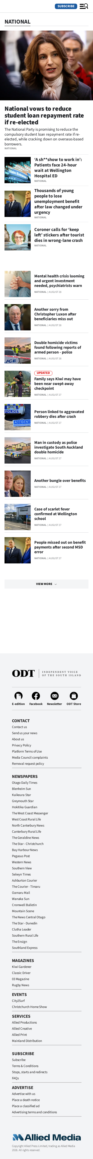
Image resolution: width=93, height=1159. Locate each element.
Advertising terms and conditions (34, 1112)
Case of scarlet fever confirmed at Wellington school (55, 514)
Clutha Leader (21, 929)
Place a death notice (26, 1100)
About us (18, 739)
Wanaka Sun (20, 899)
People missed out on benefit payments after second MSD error (60, 547)
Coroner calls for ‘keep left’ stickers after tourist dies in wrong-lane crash (59, 235)
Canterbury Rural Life (26, 831)
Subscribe (66, 6)
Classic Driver (21, 973)
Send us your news (24, 733)
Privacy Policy (21, 745)
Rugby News (20, 985)
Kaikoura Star (21, 795)
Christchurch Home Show (29, 1007)
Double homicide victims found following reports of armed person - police (57, 347)
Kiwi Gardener (21, 966)
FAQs (15, 1078)
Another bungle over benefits (60, 480)
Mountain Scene (23, 911)
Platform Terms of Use (27, 751)
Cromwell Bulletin (24, 905)
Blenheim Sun (21, 788)
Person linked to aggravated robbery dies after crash (59, 414)
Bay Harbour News (25, 850)
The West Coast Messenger (30, 813)
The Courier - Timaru (26, 886)
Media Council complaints (30, 757)
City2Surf (18, 1000)
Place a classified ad (26, 1106)
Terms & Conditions (25, 1066)
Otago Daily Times (24, 782)
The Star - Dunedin (24, 923)
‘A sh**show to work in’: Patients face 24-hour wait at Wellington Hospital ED (58, 167)
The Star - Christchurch (28, 844)
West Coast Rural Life (26, 819)
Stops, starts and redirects (29, 1072)
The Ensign (19, 941)
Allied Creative (22, 1028)
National (11, 148)
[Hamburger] (83, 6)
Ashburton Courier (24, 880)
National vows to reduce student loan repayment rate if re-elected (44, 115)
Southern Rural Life (25, 935)
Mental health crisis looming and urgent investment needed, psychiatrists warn (59, 281)
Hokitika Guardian (24, 807)
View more (44, 584)
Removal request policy (28, 763)
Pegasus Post (21, 856)
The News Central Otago (28, 917)
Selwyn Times (21, 874)
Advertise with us (23, 1094)
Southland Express (24, 947)
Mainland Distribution (27, 1041)
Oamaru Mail (21, 892)
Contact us (19, 727)
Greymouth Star (23, 801)
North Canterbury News (28, 825)
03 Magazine (20, 979)
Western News (21, 862)
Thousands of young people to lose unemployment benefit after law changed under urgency (58, 202)
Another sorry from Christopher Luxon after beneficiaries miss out (55, 314)
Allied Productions (24, 1022)
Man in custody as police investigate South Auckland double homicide (58, 447)
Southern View (22, 868)
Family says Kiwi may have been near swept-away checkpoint (57, 383)
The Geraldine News (25, 837)
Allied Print (19, 1034)
